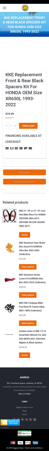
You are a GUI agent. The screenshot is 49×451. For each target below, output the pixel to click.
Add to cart (28, 125)
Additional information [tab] (24, 181)
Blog (25, 410)
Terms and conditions (34, 448)
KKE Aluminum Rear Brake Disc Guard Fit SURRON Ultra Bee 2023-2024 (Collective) (32, 248)
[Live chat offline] (10, 424)
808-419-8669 (24, 393)
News (24, 414)
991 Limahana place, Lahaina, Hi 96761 (24, 383)
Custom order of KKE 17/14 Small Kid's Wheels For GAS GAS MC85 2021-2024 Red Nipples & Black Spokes (32, 337)
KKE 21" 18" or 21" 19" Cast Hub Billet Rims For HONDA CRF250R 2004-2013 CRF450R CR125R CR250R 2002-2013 (32, 218)
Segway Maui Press (24, 407)
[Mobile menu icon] (4, 8)
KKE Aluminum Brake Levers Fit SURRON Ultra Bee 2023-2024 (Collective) (32, 278)
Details (25, 235)
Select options (28, 267)
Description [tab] (24, 172)
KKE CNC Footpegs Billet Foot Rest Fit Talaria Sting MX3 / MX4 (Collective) (31, 307)
